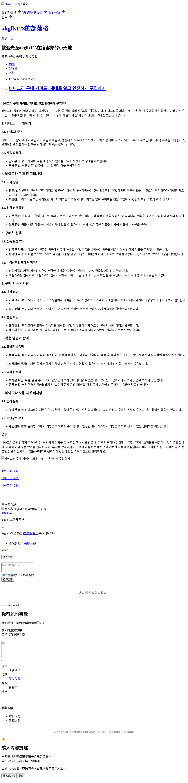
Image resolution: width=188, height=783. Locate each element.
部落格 (13, 68)
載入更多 (7, 557)
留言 (35, 533)
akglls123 (7, 512)
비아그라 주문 (10, 485)
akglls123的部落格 (24, 28)
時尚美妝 (31, 56)
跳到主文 (7, 38)
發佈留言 (7, 579)
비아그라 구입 (10, 478)
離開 (21, 775)
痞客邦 (27, 533)
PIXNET (66, 732)
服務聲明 (129, 732)
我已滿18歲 (9, 775)
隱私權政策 (115, 732)
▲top (4, 550)
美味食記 (30, 543)
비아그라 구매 (10, 470)
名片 (12, 72)
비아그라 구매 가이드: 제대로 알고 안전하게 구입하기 (57, 88)
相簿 (12, 64)
